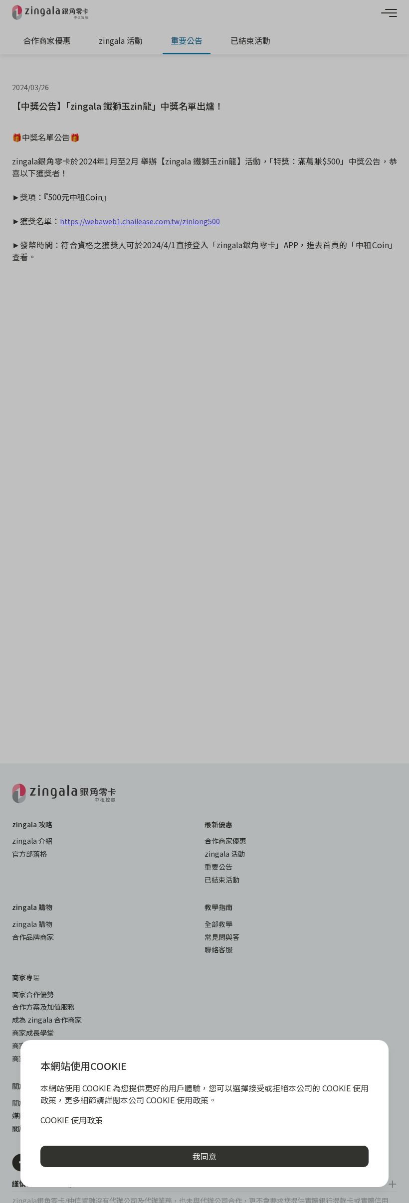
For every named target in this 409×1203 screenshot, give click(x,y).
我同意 (204, 1156)
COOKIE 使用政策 (71, 1120)
